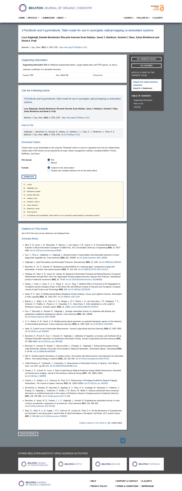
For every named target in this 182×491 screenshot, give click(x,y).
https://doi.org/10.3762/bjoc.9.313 (73, 47)
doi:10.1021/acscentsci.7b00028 (53, 416)
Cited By (137, 107)
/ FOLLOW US (142, 18)
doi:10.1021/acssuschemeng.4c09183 (45, 250)
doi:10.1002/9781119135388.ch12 (63, 366)
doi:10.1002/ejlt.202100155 (79, 289)
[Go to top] (123, 440)
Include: (25, 168)
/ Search (127, 18)
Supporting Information (143, 100)
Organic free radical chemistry (145, 82)
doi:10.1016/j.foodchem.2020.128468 (40, 317)
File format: (27, 160)
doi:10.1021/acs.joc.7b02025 (96, 383)
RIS (52, 160)
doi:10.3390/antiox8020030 (44, 351)
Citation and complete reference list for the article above (74, 171)
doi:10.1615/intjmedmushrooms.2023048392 (84, 279)
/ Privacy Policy (98, 486)
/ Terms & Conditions (126, 486)
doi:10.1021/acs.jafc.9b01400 (50, 341)
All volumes (146, 66)
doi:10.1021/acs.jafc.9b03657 (37, 331)
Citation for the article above (62, 168)
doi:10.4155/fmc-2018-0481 (101, 324)
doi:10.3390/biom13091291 (110, 262)
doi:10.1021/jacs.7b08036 (35, 376)
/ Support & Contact (126, 481)
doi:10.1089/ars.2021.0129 (69, 297)
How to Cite (138, 103)
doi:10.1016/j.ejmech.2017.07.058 (56, 396)
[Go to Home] (34, 483)
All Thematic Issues (146, 59)
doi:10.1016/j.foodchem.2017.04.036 (40, 406)
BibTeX (54, 163)
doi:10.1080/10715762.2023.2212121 (93, 269)
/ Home (21, 18)
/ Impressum (147, 486)
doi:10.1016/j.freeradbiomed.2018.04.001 (92, 359)
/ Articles (32, 18)
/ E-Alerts (157, 18)
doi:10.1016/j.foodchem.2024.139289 (92, 258)
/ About (60, 18)
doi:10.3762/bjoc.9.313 (70, 135)
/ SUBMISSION (48, 18)
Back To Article (28, 434)
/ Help (93, 481)
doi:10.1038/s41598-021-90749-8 (84, 307)
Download (98, 75)
